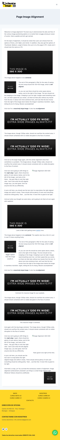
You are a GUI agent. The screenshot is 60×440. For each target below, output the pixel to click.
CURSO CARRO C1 (16, 398)
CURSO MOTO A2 (15, 395)
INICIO (15, 393)
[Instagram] (6, 429)
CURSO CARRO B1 (44, 395)
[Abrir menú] (56, 4)
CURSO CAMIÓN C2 (44, 398)
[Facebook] (3, 429)
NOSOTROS (43, 393)
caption (38, 230)
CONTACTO (30, 400)
